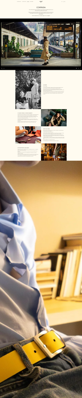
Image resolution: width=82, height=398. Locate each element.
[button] (19, 1)
